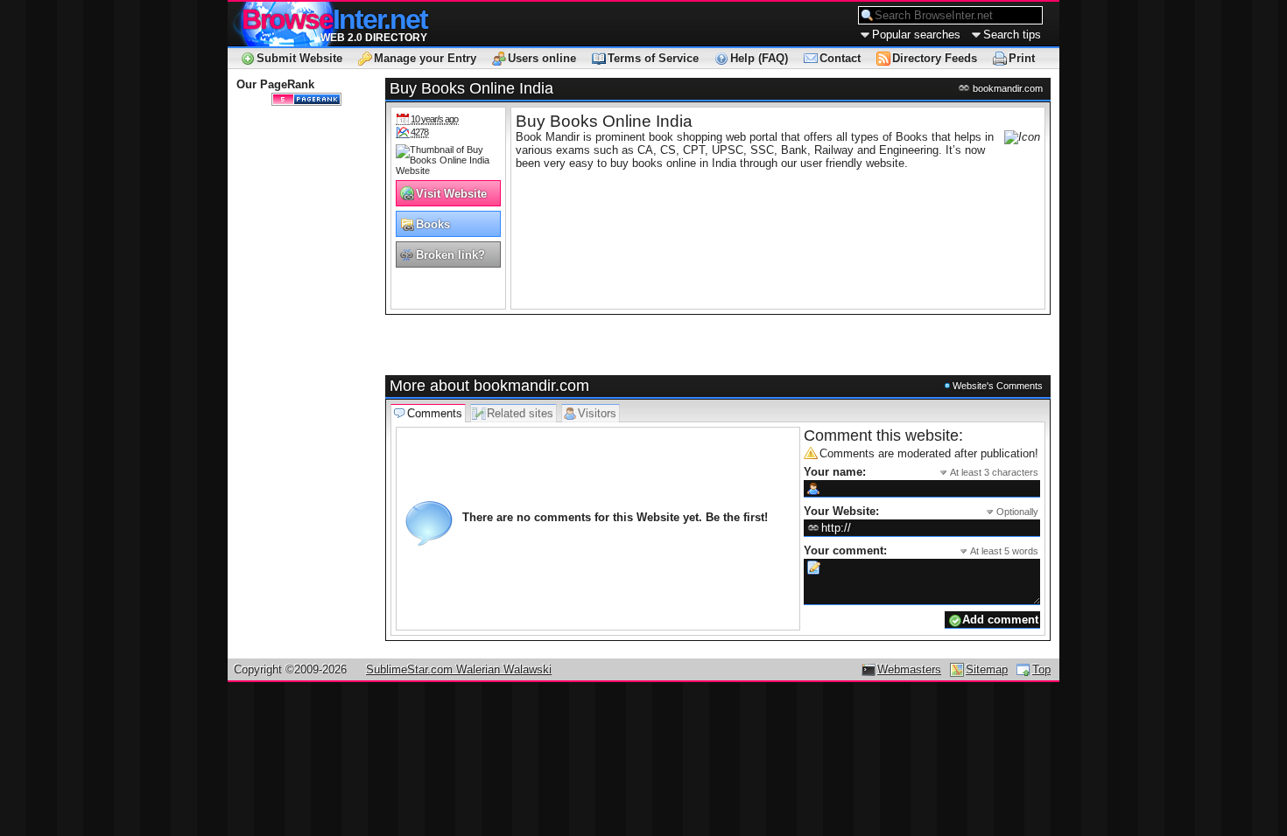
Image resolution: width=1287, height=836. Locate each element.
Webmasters (909, 669)
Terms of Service (653, 58)
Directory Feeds (934, 58)
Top (1041, 669)
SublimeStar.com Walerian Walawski (459, 669)
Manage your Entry (425, 58)
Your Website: (921, 511)
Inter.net (334, 19)
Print (1022, 58)
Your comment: (921, 550)
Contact (840, 58)
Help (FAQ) (759, 58)
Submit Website (299, 58)
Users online (542, 58)
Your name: (921, 471)
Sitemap (987, 669)
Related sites (520, 413)
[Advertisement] (589, 345)
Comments (434, 413)
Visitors (597, 413)
